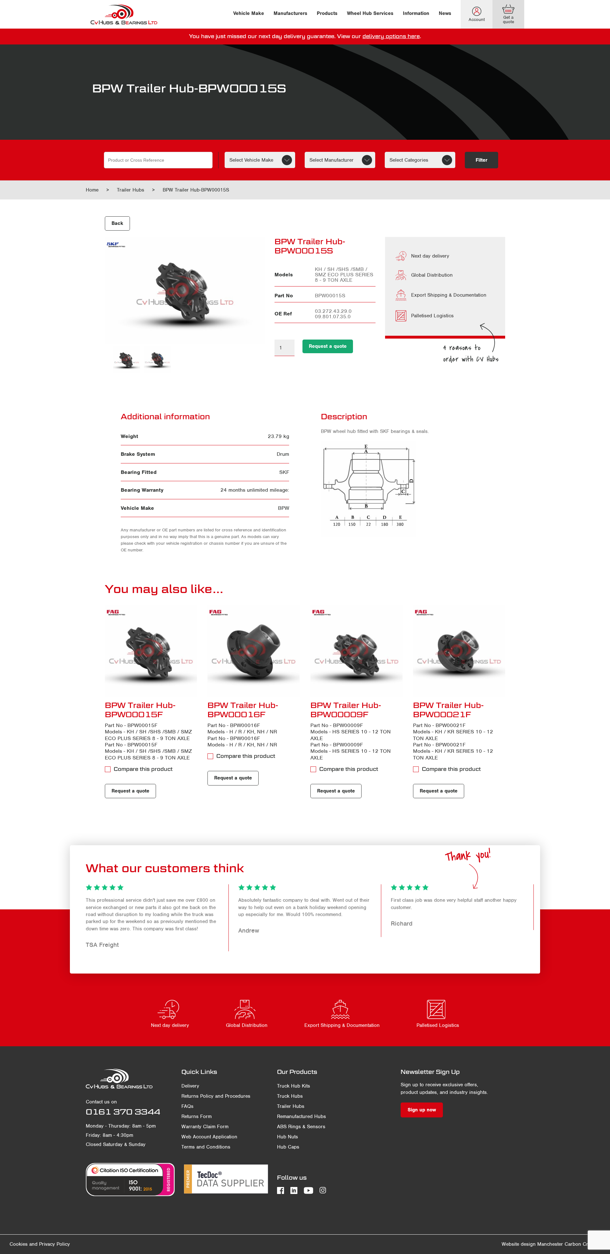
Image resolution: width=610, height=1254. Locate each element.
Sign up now (422, 1110)
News (445, 13)
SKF (284, 472)
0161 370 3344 (123, 1111)
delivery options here (391, 36)
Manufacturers (290, 13)
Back (117, 223)
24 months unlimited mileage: (254, 490)
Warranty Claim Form (204, 1126)
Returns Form (196, 1116)
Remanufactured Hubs (301, 1116)
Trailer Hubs (130, 190)
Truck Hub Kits (293, 1086)
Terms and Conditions (205, 1147)
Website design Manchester (532, 1244)
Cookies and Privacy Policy (40, 1244)
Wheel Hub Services (370, 13)
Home (92, 190)
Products (327, 13)
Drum (283, 454)
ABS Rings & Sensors (301, 1126)
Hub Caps (288, 1147)
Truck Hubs (290, 1096)
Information (416, 13)
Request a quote (328, 346)
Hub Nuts (287, 1137)
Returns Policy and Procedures (215, 1096)
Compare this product (143, 769)
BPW (283, 508)
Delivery (190, 1086)
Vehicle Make (248, 13)
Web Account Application (209, 1137)
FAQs (187, 1106)
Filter (481, 160)
